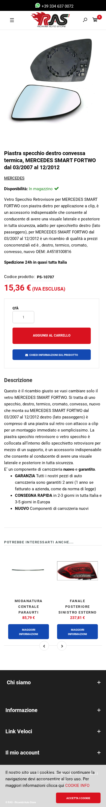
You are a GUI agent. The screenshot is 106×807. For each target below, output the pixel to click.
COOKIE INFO (77, 785)
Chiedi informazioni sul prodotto (53, 354)
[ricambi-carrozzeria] (45, 20)
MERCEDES (14, 178)
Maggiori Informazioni (28, 632)
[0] (95, 20)
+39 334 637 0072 (56, 6)
